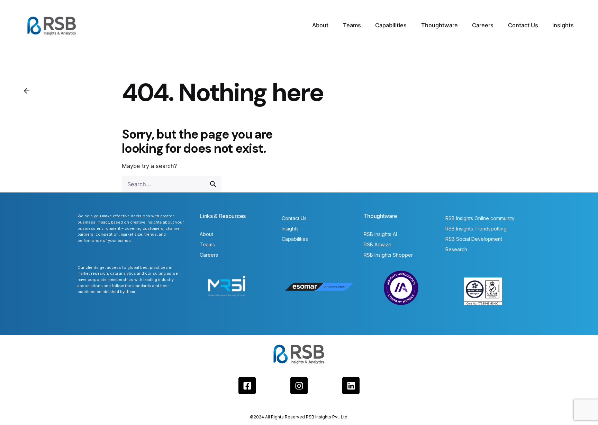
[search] (213, 184)
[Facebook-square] (247, 385)
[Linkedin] (351, 385)
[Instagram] (299, 385)
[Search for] (171, 184)
